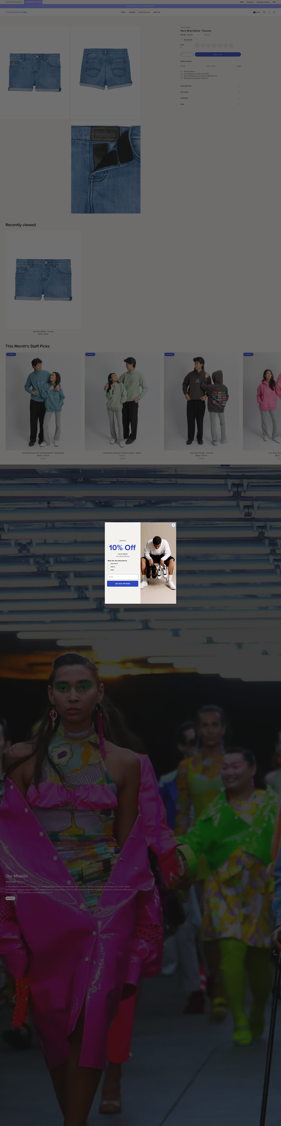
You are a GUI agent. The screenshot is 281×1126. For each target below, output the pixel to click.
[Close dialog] (173, 525)
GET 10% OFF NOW (122, 584)
